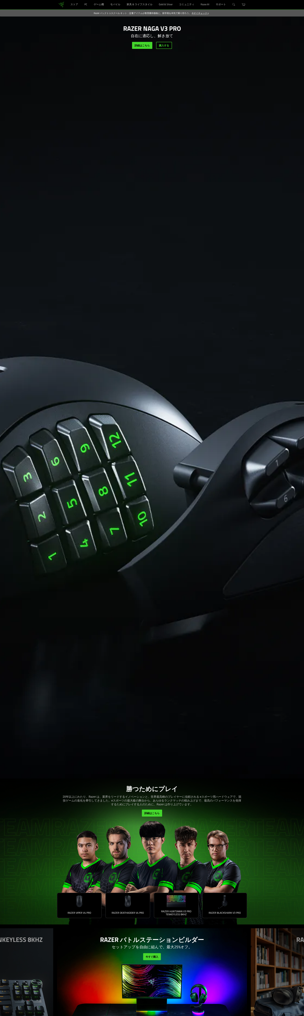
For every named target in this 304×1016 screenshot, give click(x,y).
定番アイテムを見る (152, 957)
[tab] (79, 905)
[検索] (233, 4)
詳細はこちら (142, 45)
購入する (164, 45)
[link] (61, 4)
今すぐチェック (200, 13)
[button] (243, 4)
